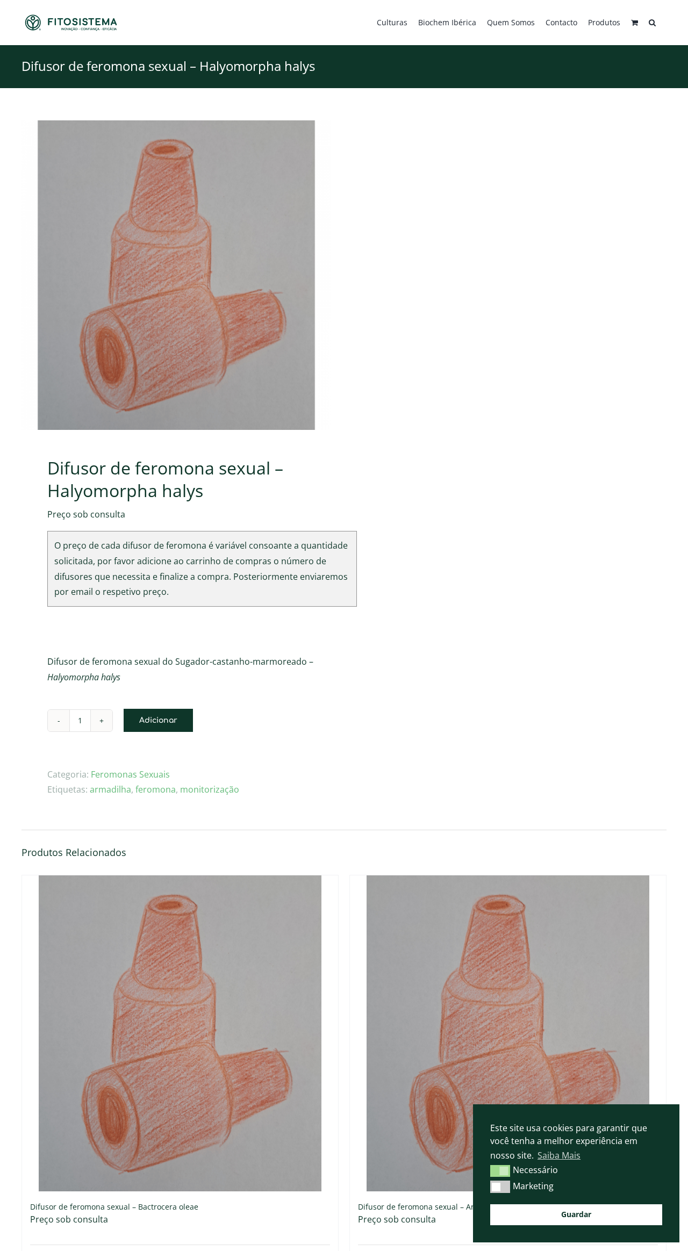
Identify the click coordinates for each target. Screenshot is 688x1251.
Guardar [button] (576, 1214)
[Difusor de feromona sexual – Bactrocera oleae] (180, 1033)
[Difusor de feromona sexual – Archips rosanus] (508, 1033)
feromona (155, 789)
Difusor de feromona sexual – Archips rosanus (441, 1207)
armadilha (110, 789)
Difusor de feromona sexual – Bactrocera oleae (114, 1207)
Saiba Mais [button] (559, 1155)
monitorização (209, 789)
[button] (652, 22)
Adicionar (158, 720)
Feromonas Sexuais (130, 774)
